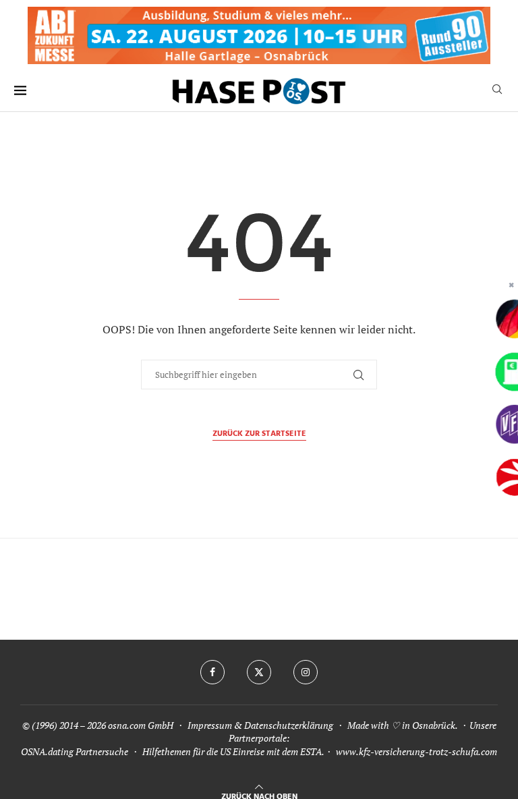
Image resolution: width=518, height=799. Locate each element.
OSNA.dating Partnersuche (74, 751)
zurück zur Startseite (259, 434)
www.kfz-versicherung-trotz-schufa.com (416, 751)
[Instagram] (305, 672)
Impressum (210, 725)
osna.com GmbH (140, 725)
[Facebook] (212, 672)
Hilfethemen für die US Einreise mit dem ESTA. (233, 751)
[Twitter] (259, 672)
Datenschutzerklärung (288, 725)
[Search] (497, 90)
